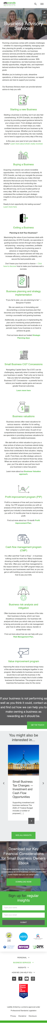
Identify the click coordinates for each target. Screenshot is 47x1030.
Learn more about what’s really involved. (26, 144)
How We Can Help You (22, 972)
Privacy (13, 1016)
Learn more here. (10, 207)
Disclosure (33, 1016)
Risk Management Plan (23, 637)
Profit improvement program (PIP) (23, 497)
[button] (3, 783)
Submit (23, 922)
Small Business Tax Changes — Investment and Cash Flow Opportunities (23, 789)
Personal (22, 958)
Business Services (22, 963)
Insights (22, 967)
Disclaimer (22, 1016)
